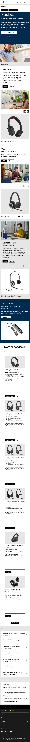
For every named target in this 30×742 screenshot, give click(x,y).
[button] (25, 111)
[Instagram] (5, 731)
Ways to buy (3, 717)
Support (3, 721)
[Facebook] (2, 731)
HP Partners (4, 725)
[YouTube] (11, 731)
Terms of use (21, 735)
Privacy (16, 735)
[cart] (21, 2)
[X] (8, 731)
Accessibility (16, 733)
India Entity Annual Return (6, 735)
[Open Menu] (27, 2)
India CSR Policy (24, 733)
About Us (3, 714)
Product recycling (9, 733)
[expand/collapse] (8, 64)
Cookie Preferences (5, 736)
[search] (17, 2)
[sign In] (24, 2)
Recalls (2, 733)
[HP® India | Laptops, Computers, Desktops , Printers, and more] (2, 2)
